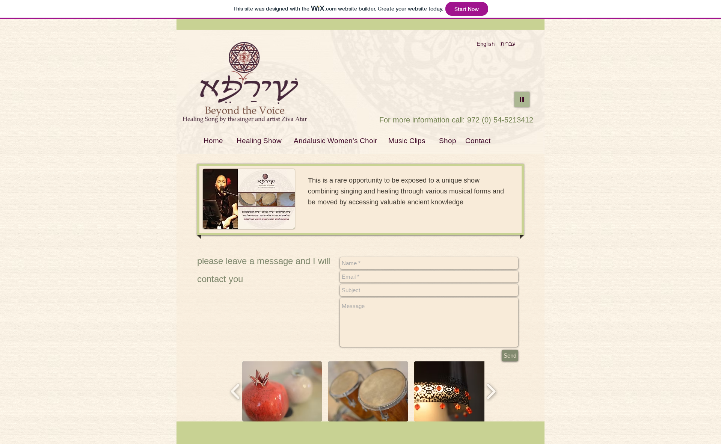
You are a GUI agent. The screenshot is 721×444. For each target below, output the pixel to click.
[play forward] (491, 391)
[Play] (521, 99)
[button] (282, 391)
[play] (279, 222)
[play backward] (235, 391)
